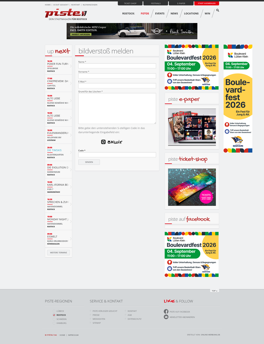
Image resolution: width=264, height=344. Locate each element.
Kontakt (75, 4)
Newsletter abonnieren (182, 317)
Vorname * (83, 72)
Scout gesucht (61, 4)
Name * (82, 62)
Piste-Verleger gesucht (105, 311)
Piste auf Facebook (180, 311)
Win (207, 13)
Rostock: (128, 13)
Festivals (156, 3)
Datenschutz (134, 319)
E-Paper (181, 3)
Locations (191, 13)
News (174, 13)
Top (214, 290)
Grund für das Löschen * (90, 91)
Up (58, 51)
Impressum (73, 335)
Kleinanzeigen (90, 4)
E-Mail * (82, 82)
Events (160, 13)
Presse (96, 315)
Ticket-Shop (130, 3)
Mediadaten (99, 319)
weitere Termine (58, 252)
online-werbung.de (210, 334)
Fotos (145, 13)
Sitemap (97, 323)
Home (48, 4)
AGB (130, 315)
